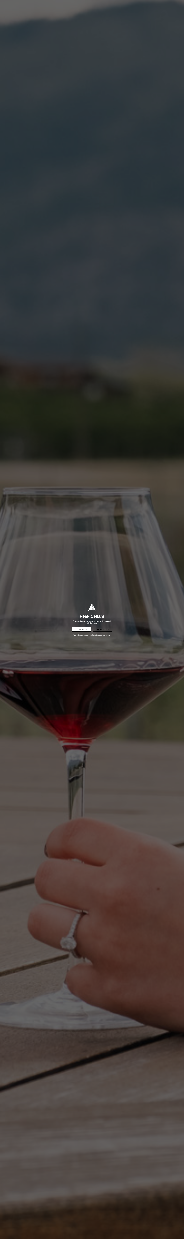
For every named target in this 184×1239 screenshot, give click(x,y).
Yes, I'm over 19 (81, 629)
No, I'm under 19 (103, 629)
